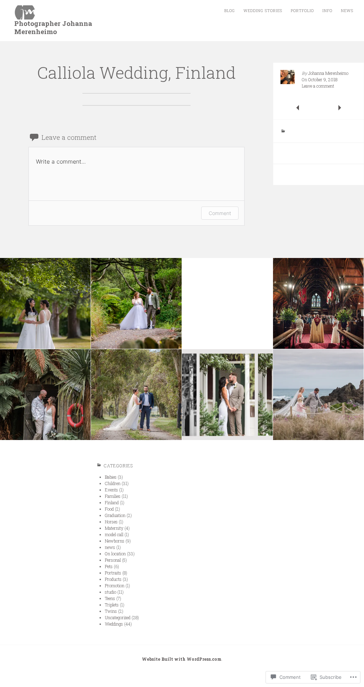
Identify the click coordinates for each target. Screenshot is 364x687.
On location (115, 553)
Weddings (114, 624)
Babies (111, 477)
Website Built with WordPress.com (181, 659)
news (110, 547)
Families (113, 496)
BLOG (229, 10)
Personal (113, 560)
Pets (109, 566)
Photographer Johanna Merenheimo (53, 27)
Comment (220, 213)
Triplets (112, 605)
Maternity (114, 528)
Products (113, 579)
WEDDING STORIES (262, 10)
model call (114, 534)
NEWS (347, 10)
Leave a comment (318, 86)
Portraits (113, 573)
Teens (110, 598)
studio (110, 592)
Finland (112, 502)
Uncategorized (117, 617)
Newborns (114, 541)
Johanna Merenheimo (328, 73)
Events (111, 490)
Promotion (114, 585)
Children (113, 483)
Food (109, 509)
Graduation (115, 515)
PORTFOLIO (302, 10)
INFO (327, 10)
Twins (111, 611)
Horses (111, 521)
